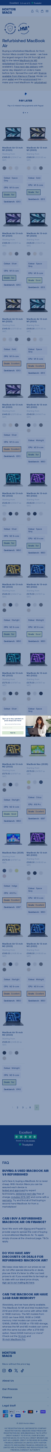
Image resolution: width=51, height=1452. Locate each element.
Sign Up (12, 732)
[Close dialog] (49, 717)
